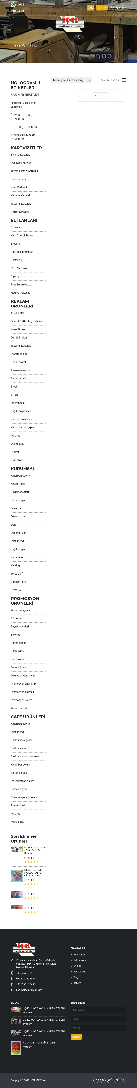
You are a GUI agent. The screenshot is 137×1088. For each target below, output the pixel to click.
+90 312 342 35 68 (26, 978)
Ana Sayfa (19, 45)
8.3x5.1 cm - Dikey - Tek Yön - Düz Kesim (35, 850)
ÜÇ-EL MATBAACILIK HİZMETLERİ (44, 1008)
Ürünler (33, 45)
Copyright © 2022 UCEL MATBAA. (28, 1080)
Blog (76, 977)
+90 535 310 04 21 (26, 973)
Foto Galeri (79, 971)
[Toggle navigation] (122, 37)
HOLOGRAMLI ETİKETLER (39, 1042)
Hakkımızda (80, 960)
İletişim (77, 983)
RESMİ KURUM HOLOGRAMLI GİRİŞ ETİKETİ (33, 872)
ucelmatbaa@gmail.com (29, 990)
